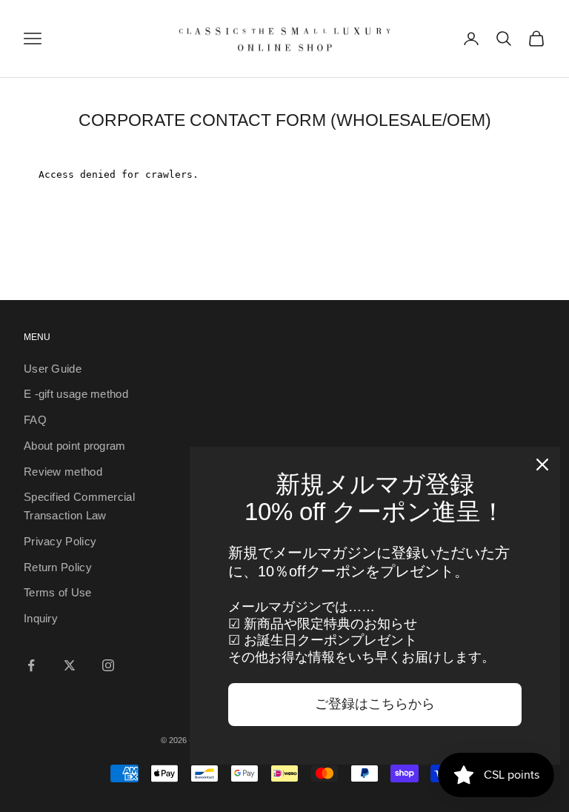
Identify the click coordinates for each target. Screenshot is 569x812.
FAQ (35, 419)
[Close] (542, 464)
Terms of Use (58, 592)
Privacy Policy (60, 541)
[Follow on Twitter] (69, 665)
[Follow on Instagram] (108, 665)
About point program (75, 445)
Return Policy (58, 567)
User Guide (52, 368)
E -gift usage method (76, 393)
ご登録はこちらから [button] (375, 703)
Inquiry (41, 618)
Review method (63, 471)
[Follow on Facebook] (31, 665)
